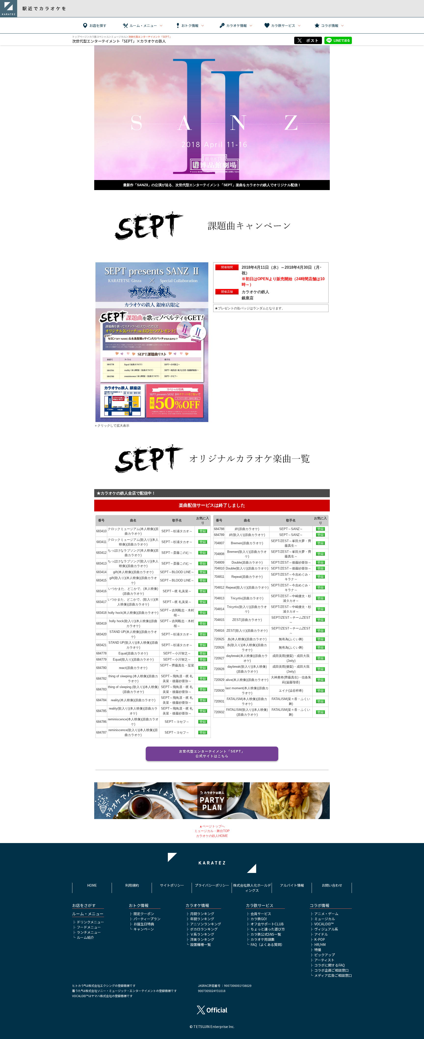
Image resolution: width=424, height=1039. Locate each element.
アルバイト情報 (292, 885)
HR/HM (320, 944)
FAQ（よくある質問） (267, 944)
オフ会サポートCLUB (267, 923)
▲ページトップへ (212, 826)
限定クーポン (143, 913)
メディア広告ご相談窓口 (333, 975)
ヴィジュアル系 (326, 929)
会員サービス (261, 913)
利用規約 (132, 885)
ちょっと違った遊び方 (268, 929)
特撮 (317, 949)
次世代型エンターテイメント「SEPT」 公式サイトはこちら (214, 753)
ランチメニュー (89, 932)
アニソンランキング (205, 923)
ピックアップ (324, 954)
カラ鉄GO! (259, 918)
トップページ (79, 36)
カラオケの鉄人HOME (212, 836)
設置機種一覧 (200, 944)
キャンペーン (143, 929)
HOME (92, 885)
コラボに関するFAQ (329, 965)
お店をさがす (84, 905)
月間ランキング (202, 913)
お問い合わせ (332, 885)
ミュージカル (118, 36)
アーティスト (324, 959)
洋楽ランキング (202, 939)
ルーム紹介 (85, 937)
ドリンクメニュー (90, 921)
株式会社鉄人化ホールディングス (252, 888)
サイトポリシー (172, 885)
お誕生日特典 (143, 923)
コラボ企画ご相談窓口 (331, 970)
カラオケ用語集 (263, 939)
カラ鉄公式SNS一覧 (266, 934)
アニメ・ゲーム (326, 913)
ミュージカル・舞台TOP (212, 831)
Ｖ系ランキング (202, 934)
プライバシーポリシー (212, 885)
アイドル (321, 934)
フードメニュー (89, 927)
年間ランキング (202, 918)
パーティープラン (146, 918)
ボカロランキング (204, 929)
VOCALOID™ (323, 923)
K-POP (319, 939)
